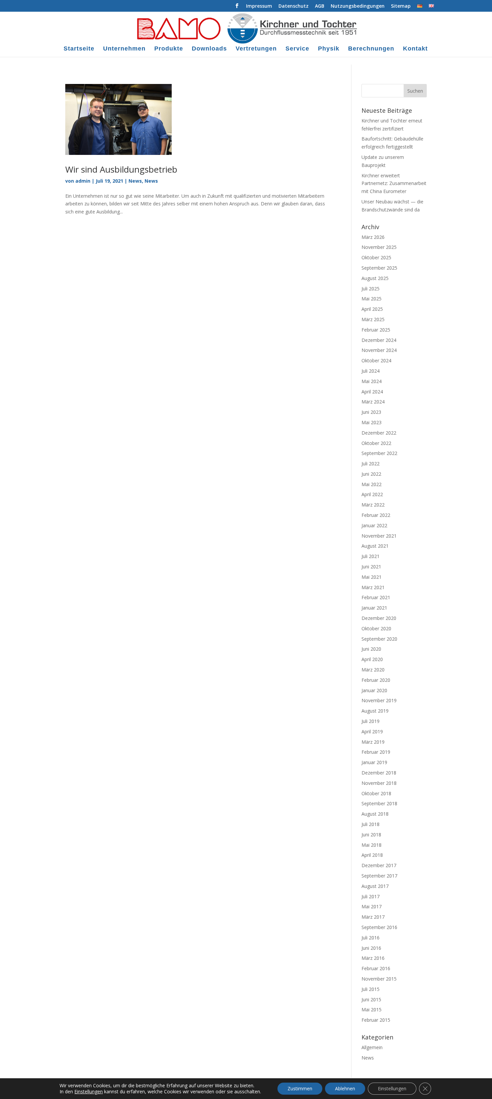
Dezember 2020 (378, 618)
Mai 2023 (371, 422)
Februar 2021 (375, 597)
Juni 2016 (371, 948)
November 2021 (379, 536)
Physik (328, 49)
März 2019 (373, 742)
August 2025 (375, 278)
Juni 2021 (371, 566)
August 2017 (375, 886)
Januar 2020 (374, 690)
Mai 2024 (371, 381)
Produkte (168, 49)
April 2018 (372, 855)
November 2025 (379, 247)
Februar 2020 (375, 680)
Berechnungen (371, 49)
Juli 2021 (370, 556)
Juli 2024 (370, 371)
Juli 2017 (370, 896)
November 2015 (379, 979)
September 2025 (379, 268)
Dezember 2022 (378, 433)
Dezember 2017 (378, 865)
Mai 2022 (371, 484)
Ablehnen (345, 1088)
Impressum (259, 6)
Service (297, 49)
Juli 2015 (370, 989)
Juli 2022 (370, 463)
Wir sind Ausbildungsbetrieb (121, 169)
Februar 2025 (375, 330)
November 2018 (379, 783)
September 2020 (379, 639)
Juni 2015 (371, 999)
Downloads (209, 49)
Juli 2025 (370, 288)
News (135, 181)
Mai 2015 (371, 1009)
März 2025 (373, 319)
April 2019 (372, 731)
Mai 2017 (371, 906)
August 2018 (375, 814)
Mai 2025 (371, 298)
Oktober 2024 (376, 360)
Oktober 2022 (376, 443)
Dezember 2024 (378, 340)
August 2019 (375, 711)
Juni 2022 (371, 474)
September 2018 (379, 803)
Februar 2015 (375, 1020)
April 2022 (372, 494)
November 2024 (379, 350)
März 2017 (373, 917)
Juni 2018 (371, 834)
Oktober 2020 (376, 628)
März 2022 (373, 504)
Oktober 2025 (376, 257)
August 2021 (375, 546)
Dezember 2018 (378, 772)
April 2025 (372, 309)
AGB (319, 6)
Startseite (79, 49)
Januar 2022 (374, 525)
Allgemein (372, 1047)
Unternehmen (124, 49)
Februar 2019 (375, 752)
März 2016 (373, 958)
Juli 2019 (370, 721)
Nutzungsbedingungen (358, 6)
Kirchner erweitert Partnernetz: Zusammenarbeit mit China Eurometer (393, 183)
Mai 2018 (371, 845)
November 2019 (379, 700)
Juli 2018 (370, 824)
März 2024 (373, 401)
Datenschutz (293, 6)
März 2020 (373, 669)
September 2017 (379, 876)
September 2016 (379, 927)
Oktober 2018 (376, 793)
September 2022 (379, 453)
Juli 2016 (370, 937)
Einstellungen (88, 1092)
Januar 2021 (374, 608)
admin (82, 181)
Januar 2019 (374, 762)
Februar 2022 (375, 515)
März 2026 (373, 237)
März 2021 (373, 587)
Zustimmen (300, 1088)
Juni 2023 (371, 412)
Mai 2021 (371, 577)
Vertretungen (256, 49)
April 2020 (372, 659)
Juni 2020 (371, 649)
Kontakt (415, 49)
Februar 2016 (375, 968)
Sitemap (401, 6)
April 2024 (372, 391)
